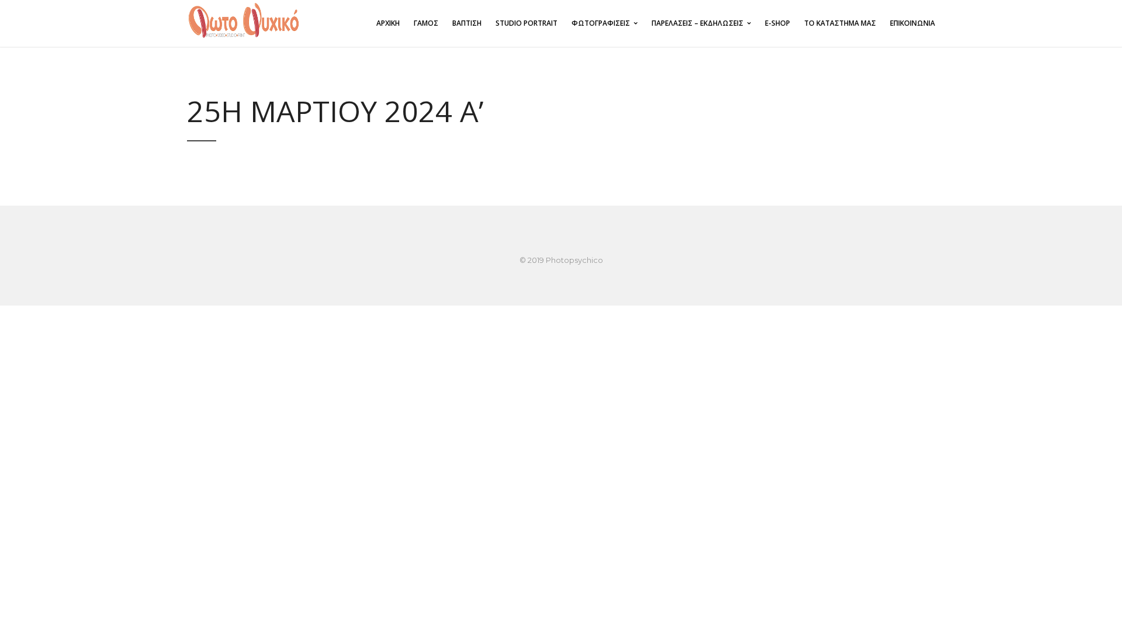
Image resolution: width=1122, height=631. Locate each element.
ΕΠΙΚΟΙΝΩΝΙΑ (912, 23)
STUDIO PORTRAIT (526, 23)
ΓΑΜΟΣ (426, 23)
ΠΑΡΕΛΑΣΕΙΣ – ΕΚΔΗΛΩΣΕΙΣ (697, 23)
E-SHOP (777, 23)
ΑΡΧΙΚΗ (388, 23)
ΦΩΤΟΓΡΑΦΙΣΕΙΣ (601, 23)
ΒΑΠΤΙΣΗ (467, 23)
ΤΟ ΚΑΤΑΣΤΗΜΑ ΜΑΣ (840, 23)
